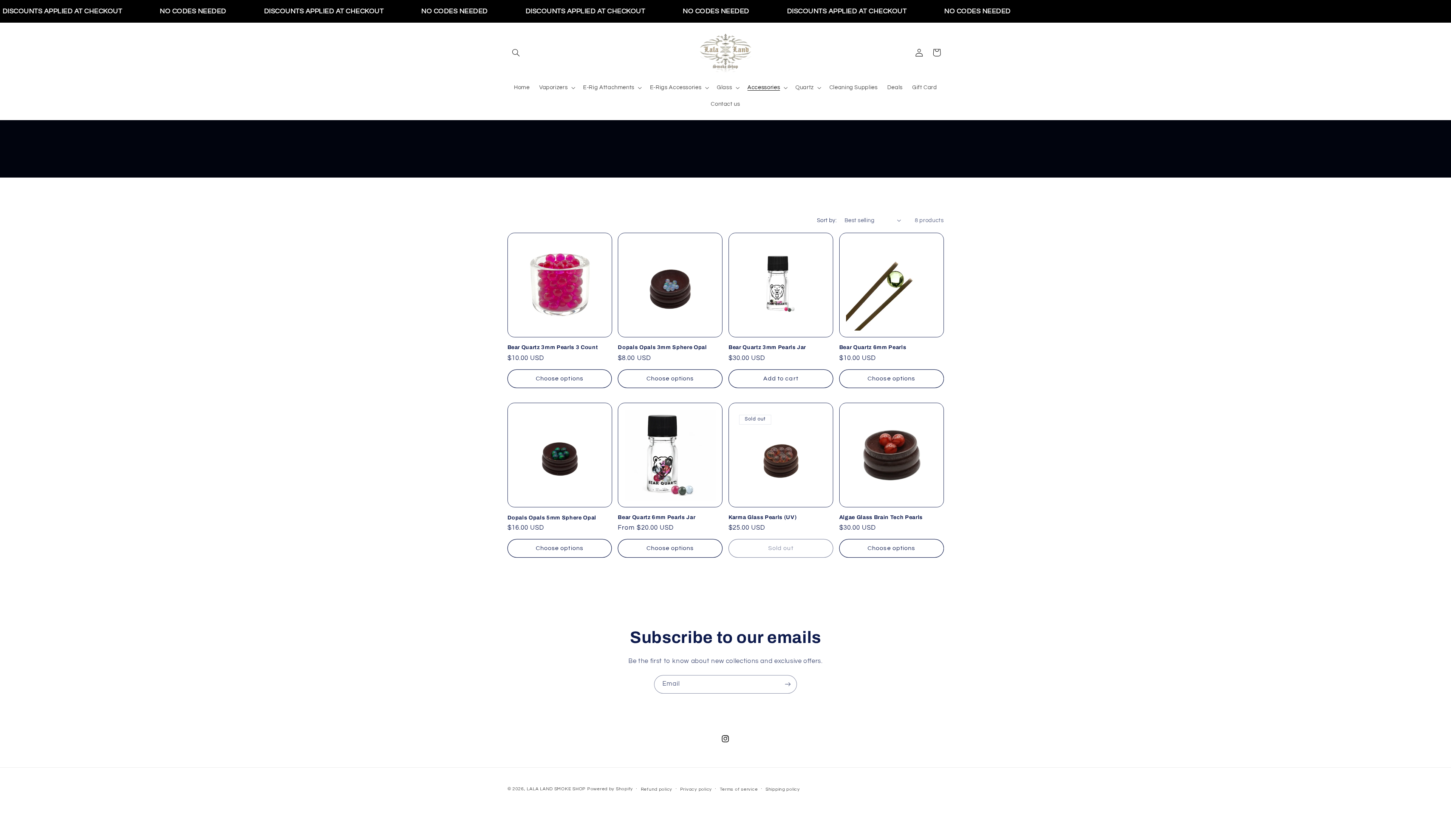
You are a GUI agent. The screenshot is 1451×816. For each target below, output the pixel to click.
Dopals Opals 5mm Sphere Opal (551, 517)
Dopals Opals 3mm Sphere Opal (662, 348)
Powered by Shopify (610, 789)
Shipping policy (783, 789)
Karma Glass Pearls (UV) (763, 517)
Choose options (559, 379)
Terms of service (739, 789)
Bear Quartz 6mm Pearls (872, 348)
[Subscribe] (788, 684)
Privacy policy (696, 789)
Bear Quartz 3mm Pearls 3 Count (552, 348)
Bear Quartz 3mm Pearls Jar (767, 348)
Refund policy (657, 789)
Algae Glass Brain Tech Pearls (881, 517)
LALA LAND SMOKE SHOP (556, 789)
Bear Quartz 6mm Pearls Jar (656, 517)
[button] (516, 52)
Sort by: (827, 220)
